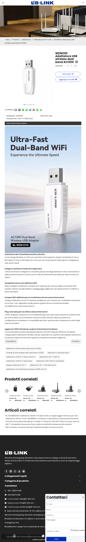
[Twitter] (15, 471)
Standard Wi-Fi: (12, 118)
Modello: (9, 116)
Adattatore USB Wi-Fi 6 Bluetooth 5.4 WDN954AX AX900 (29, 396)
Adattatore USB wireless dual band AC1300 (23, 348)
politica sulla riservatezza (43, 539)
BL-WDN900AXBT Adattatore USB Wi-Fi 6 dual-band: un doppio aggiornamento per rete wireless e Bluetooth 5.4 (43, 416)
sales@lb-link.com (27, 499)
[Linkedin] (10, 471)
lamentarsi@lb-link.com (30, 507)
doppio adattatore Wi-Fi (16, 365)
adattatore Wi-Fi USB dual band (43, 365)
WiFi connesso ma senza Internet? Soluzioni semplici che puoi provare (34, 427)
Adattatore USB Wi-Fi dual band (19, 361)
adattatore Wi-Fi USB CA (49, 357)
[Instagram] (23, 471)
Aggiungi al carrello (67, 79)
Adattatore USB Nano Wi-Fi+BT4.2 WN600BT (43, 396)
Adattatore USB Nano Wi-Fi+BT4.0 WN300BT (15, 396)
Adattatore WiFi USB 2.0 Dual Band (50, 361)
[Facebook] (6, 471)
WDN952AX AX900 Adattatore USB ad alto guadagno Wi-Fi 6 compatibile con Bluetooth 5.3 (57, 396)
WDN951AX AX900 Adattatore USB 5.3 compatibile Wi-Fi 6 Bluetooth (71, 396)
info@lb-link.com (27, 503)
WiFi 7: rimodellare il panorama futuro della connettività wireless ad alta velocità (39, 424)
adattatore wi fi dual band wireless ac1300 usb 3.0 (26, 369)
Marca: (43, 116)
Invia (56, 539)
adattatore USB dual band (58, 353)
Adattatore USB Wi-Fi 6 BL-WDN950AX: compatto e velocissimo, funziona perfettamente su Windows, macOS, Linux (43, 418)
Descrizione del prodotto (16, 123)
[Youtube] (19, 471)
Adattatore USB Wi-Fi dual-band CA (21, 357)
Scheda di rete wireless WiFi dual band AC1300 (25, 353)
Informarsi (66, 74)
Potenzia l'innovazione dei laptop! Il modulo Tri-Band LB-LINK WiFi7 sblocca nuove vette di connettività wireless (43, 421)
